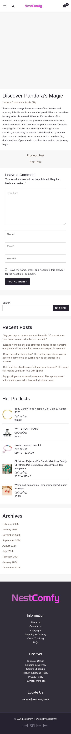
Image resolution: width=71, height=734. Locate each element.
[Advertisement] (35, 48)
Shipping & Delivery (35, 634)
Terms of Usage (35, 660)
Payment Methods (35, 680)
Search (6, 302)
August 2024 (9, 545)
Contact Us (35, 626)
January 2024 (9, 562)
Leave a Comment (12, 102)
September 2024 (11, 540)
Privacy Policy (35, 676)
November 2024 (11, 534)
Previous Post (35, 155)
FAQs (36, 642)
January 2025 (9, 529)
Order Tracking (35, 638)
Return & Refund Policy (35, 672)
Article (27, 102)
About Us (35, 622)
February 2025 (10, 524)
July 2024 (7, 551)
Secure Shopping (35, 668)
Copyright (35, 630)
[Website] (35, 259)
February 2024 (10, 556)
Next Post (35, 162)
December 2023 (11, 567)
